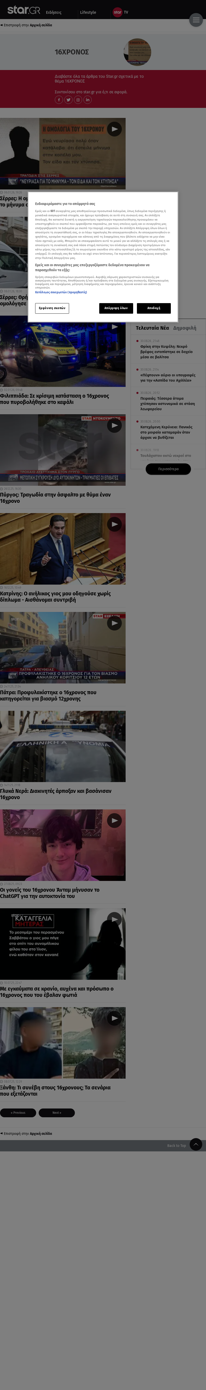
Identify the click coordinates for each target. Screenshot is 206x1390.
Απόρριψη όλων (116, 308)
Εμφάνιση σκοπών (52, 308)
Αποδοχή (154, 308)
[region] (103, 256)
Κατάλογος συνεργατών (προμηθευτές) (61, 292)
